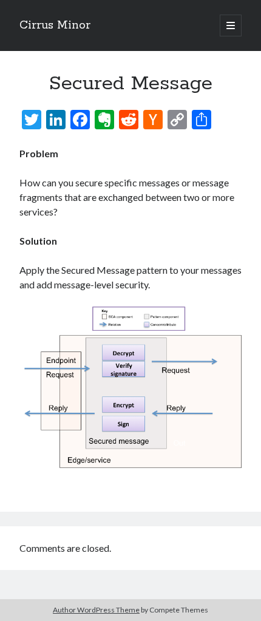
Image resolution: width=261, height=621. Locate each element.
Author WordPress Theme (96, 609)
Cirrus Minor (54, 25)
